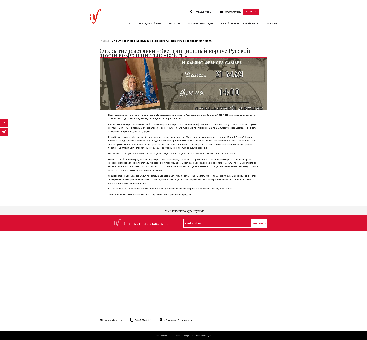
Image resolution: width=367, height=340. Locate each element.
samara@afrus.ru (113, 320)
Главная (104, 40)
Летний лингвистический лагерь (239, 23)
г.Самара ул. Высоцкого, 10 (178, 320)
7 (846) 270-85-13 (143, 320)
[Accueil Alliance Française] (95, 16)
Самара (250, 11)
